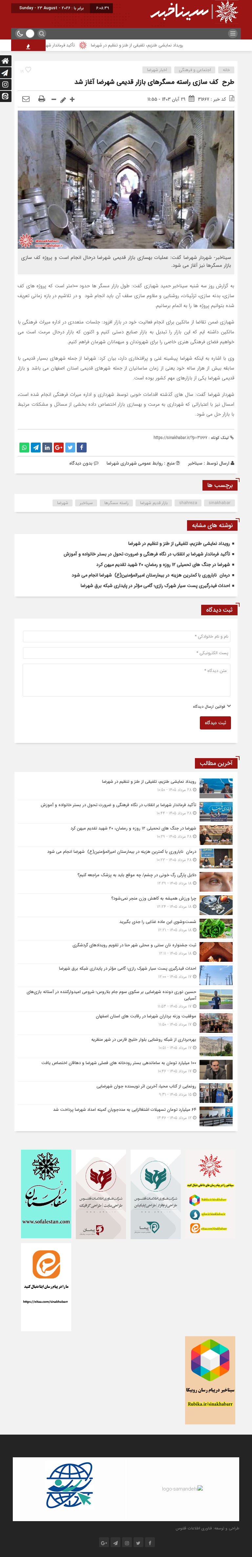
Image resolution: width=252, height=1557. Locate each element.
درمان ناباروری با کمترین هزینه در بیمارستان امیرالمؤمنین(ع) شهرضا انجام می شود (151, 575)
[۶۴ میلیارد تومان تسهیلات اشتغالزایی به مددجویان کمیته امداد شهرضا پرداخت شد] (126, 1115)
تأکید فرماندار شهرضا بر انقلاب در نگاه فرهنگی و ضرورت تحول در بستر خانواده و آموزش (147, 554)
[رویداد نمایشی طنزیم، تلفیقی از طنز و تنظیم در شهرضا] (126, 788)
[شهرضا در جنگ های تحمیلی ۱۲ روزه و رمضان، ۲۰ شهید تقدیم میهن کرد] (126, 835)
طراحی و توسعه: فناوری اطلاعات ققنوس (207, 1528)
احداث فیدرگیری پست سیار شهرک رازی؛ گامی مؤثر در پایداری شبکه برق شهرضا (155, 585)
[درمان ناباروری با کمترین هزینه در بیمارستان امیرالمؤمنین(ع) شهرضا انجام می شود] (126, 858)
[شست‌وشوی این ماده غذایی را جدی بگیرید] (126, 928)
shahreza (188, 502)
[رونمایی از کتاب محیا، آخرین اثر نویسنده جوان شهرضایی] (126, 1093)
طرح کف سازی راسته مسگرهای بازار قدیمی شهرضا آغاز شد (154, 82)
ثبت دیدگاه (215, 723)
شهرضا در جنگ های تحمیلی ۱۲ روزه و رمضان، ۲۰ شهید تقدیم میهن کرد (163, 564)
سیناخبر (195, 463)
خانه (226, 69)
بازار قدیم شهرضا (154, 502)
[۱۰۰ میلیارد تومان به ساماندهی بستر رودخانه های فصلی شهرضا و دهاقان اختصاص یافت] (126, 1069)
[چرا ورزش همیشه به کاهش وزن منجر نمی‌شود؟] (126, 905)
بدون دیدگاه (81, 463)
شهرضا (62, 502)
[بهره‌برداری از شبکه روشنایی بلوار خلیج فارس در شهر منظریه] (126, 1046)
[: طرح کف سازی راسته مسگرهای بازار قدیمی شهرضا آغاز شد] (25, 99)
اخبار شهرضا (157, 69)
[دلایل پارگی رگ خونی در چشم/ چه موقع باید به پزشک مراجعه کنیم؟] (126, 881)
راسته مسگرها (116, 502)
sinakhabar (220, 502)
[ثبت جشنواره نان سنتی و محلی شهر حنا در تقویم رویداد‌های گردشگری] (126, 951)
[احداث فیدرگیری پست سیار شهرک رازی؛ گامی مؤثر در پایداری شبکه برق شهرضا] (126, 975)
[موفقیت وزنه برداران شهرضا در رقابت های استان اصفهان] (126, 1022)
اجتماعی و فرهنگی (195, 69)
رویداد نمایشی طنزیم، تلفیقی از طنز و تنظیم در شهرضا (160, 45)
